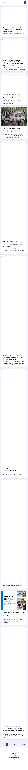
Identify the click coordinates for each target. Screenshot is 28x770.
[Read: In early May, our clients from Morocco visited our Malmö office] (14, 417)
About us (14, 753)
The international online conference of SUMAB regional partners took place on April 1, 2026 (13, 614)
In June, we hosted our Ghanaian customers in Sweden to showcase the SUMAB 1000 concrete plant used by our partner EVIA (13, 243)
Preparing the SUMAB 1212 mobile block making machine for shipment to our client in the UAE (14, 29)
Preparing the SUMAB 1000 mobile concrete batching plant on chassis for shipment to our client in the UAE (13, 96)
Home (14, 751)
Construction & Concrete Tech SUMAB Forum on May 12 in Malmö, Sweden (13, 581)
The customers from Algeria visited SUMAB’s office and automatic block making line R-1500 (12, 130)
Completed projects (14, 757)
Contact (14, 760)
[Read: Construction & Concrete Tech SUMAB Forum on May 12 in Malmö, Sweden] (14, 528)
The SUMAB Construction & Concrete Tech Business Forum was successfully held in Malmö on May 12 (13, 357)
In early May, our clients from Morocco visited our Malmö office (13, 469)
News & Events (14, 759)
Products (14, 755)
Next (24, 744)
